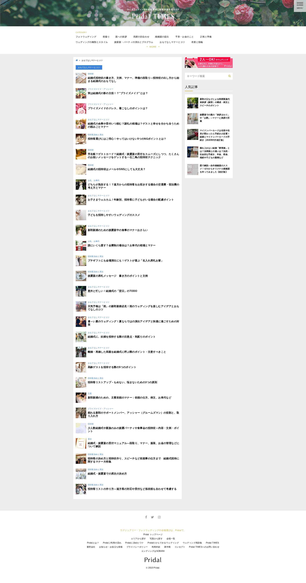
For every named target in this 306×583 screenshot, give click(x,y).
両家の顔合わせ (141, 36)
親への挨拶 (121, 36)
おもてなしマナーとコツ (172, 42)
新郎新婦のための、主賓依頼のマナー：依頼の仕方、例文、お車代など (129, 397)
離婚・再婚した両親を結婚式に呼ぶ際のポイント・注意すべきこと (127, 351)
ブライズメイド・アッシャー (100, 89)
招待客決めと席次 (96, 135)
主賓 (90, 393)
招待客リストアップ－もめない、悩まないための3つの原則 (122, 382)
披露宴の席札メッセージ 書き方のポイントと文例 (118, 275)
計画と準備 (206, 36)
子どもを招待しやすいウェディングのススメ (114, 215)
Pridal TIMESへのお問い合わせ (204, 547)
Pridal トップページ (153, 534)
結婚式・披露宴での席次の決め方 (107, 473)
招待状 (91, 74)
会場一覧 (171, 538)
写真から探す (156, 538)
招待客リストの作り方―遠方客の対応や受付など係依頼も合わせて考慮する (132, 489)
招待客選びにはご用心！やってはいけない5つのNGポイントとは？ (127, 138)
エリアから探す (138, 538)
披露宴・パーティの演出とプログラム (133, 42)
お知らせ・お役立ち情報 (111, 547)
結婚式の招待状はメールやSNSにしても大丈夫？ (117, 169)
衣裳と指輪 (197, 42)
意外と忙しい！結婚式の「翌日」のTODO (112, 291)
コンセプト (180, 547)
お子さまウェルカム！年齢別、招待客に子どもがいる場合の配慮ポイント (131, 199)
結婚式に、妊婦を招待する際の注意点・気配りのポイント (122, 336)
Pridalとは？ (93, 543)
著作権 (167, 547)
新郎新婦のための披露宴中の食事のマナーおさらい (118, 230)
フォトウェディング (86, 36)
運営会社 (91, 547)
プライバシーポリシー (137, 547)
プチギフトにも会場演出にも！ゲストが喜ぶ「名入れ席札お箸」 (126, 260)
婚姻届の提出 (162, 36)
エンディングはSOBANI (153, 551)
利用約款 (156, 547)
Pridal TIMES (212, 543)
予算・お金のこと (184, 36)
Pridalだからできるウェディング (163, 543)
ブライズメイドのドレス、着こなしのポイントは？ (118, 108)
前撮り (106, 36)
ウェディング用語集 (192, 543)
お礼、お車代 (94, 180)
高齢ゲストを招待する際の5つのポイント (112, 367)
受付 (90, 439)
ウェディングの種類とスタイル (92, 42)
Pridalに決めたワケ (134, 543)
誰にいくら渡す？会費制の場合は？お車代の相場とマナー (122, 245)
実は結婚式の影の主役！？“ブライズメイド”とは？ (118, 93)
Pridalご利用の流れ (112, 543)
